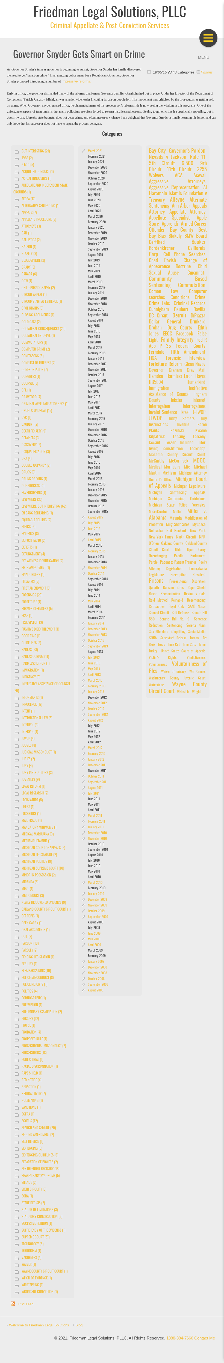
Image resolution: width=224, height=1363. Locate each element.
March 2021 (95, 151)
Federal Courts (190, 346)
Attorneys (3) (31, 226)
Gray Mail (196, 370)
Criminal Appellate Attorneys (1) (45, 404)
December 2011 (97, 765)
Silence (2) (29, 1183)
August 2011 (95, 788)
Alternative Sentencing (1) (40, 206)
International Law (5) (37, 718)
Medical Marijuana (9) (38, 834)
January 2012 (96, 759)
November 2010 (97, 838)
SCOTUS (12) (30, 1121)
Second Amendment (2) (38, 1135)
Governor (156, 370)
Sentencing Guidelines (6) (40, 1155)
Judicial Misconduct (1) (39, 752)
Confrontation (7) (35, 370)
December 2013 (97, 629)
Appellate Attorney (187, 212)
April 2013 (94, 674)
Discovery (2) (31, 445)
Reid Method (158, 600)
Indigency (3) (31, 677)
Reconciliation (170, 594)
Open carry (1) (32, 923)
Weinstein (183, 692)
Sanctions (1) (31, 1107)
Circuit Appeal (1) (34, 295)
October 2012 (96, 709)
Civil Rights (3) (32, 308)
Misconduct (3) (33, 896)
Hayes (200, 376)
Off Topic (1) (30, 916)
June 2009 (94, 933)
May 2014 (94, 601)
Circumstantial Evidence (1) (42, 302)
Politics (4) (29, 991)
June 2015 (94, 529)
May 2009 (94, 939)
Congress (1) (31, 377)
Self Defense (180, 613)
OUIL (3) (27, 937)
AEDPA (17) (28, 199)
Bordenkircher (162, 248)
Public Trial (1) (32, 1060)
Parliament (197, 556)
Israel (185, 412)
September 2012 (98, 714)
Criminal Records (189, 303)
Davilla (199, 309)
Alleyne (177, 200)
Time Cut (174, 645)
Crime (200, 297)
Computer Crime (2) (36, 349)
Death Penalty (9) (34, 431)
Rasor (153, 594)
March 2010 (95, 882)
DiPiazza (198, 316)
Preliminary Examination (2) (42, 1012)
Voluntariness (158, 665)
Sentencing (174, 626)
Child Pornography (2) (38, 288)
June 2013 (94, 663)
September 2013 (98, 646)
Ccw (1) (27, 281)
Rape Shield (196, 588)
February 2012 (96, 753)
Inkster (176, 400)
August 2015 (95, 517)
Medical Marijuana (164, 467)
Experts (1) (29, 547)
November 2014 (97, 568)
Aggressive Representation (174, 187)
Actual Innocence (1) (36, 179)
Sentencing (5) (32, 1148)
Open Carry (196, 550)
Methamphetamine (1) (36, 841)
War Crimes (197, 672)
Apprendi (170, 224)
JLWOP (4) (28, 739)
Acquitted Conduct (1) (38, 172)
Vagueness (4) (31, 1258)
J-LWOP (199, 412)
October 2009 (96, 911)
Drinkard (197, 322)
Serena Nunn (195, 626)
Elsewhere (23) (32, 500)
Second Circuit (159, 613)
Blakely (175, 236)
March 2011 (95, 815)
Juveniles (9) (31, 780)
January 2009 (96, 961)
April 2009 (94, 945)
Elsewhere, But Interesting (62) (44, 506)
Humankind (196, 382)
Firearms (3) (30, 582)
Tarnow (194, 638)
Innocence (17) (32, 704)
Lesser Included (179, 443)
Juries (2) (28, 759)
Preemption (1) (32, 1005)
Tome (202, 645)
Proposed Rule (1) (34, 1039)
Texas (161, 645)
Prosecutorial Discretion (187, 581)
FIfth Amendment (188, 352)
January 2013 (96, 692)
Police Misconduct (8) (38, 978)
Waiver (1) (29, 1265)
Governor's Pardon (187, 151)
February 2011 (96, 821)
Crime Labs (159, 303)
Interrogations (194, 406)
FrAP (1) (27, 616)
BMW (189, 236)
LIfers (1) (28, 807)
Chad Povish (162, 260)
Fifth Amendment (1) (36, 568)
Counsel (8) (30, 383)
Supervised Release (173, 638)
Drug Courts (179, 328)
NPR (202, 537)
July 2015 (94, 523)
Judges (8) (29, 745)
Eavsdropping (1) (34, 493)
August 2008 (95, 990)
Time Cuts (189, 645)
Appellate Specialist (169, 218)
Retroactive (156, 607)
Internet (199, 400)
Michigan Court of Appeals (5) (43, 848)
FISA (153, 358)
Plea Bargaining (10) (36, 971)
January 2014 (96, 623)
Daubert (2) (30, 424)
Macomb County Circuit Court (177, 455)
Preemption (178, 575)
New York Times (161, 537)
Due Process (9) (33, 486)
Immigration (159, 388)
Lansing (179, 437)
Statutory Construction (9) (42, 1217)
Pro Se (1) (28, 1026)
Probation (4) (31, 1032)
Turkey (153, 651)
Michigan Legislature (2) (39, 855)
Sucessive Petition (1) (37, 1224)
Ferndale (156, 352)
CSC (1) (26, 418)
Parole (153, 562)
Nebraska (157, 531)
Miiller (177, 512)
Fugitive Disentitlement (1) (40, 629)
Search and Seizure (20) (39, 1128)
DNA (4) (26, 459)
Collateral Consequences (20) (43, 329)
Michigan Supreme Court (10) (43, 868)
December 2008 (97, 967)
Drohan (157, 328)
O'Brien (154, 543)
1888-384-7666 (179, 1338)
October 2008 (96, 979)
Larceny (199, 437)
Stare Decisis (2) (33, 1203)
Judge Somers (181, 419)
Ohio (178, 550)
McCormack (178, 461)
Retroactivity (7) (34, 1094)
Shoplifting (178, 632)
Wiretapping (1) (32, 1285)
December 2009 (97, 899)
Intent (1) (28, 711)
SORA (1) (27, 1196)
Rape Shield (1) (32, 1073)
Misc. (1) (27, 889)
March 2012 (95, 748)
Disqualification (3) (36, 452)
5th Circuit (162, 163)
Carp (153, 254)
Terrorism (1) (31, 1251)
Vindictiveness (196, 658)
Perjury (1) (29, 964)
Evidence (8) (30, 534)
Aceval (199, 175)
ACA (178, 175)
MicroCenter (158, 512)
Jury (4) (27, 766)
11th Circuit (179, 169)
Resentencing (196, 600)
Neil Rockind (176, 531)
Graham (175, 370)
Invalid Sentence (163, 412)
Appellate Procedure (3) (39, 220)
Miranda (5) (30, 882)
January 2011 (96, 827)
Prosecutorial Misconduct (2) (44, 1046)
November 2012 (97, 703)
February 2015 (96, 551)
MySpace (198, 525)
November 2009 (97, 905)
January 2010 (96, 894)
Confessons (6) (32, 356)
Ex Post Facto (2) (33, 541)
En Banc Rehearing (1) (37, 513)
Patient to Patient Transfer (178, 562)
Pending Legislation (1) (38, 957)
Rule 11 (197, 157)
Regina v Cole (195, 594)
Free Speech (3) (32, 623)
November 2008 (97, 973)
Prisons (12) (30, 1019)
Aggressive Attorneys (177, 181)
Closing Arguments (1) (38, 315)
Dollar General (165, 322)
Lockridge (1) (31, 814)
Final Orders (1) (33, 575)
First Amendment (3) (36, 588)
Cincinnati (196, 273)
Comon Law (163, 291)
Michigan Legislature (189, 486)
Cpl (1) (26, 390)
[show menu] (208, 38)
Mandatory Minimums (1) (39, 827)
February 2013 (96, 686)
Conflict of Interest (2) (38, 363)
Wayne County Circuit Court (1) (44, 1271)
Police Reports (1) (34, 985)
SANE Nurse (196, 607)
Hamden (156, 376)
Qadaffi (154, 588)
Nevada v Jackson (167, 157)
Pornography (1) (34, 998)
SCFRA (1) (28, 1114)
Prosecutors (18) (34, 1053)
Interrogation (159, 406)
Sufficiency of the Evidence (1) (43, 1230)
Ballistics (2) (31, 240)
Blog (78, 1325)
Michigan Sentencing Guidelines (177, 499)
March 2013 (95, 680)
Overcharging (158, 556)
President (199, 575)
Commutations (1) (34, 343)
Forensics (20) (32, 595)
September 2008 (98, 984)
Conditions (180, 297)
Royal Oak (176, 607)
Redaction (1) (31, 1087)
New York (197, 531)
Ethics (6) (28, 527)
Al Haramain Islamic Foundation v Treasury (178, 194)
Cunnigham (159, 309)
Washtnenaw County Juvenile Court (177, 678)
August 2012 (95, 720)
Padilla (178, 556)
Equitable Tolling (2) (36, 520)
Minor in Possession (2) (38, 875)
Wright (196, 692)
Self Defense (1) (32, 1142)
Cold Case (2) (31, 322)
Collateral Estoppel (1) (38, 336)
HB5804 (156, 382)
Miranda (176, 518)
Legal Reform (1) (33, 786)
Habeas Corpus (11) (35, 657)
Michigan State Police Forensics (177, 505)
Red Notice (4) (31, 1080)
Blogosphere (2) (33, 261)
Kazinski (182, 431)
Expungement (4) (33, 554)
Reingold (177, 600)
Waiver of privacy (173, 672)
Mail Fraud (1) (32, 821)
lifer (202, 443)
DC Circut (158, 316)
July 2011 (93, 793)
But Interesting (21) (36, 151)
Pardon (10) (30, 944)
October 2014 (96, 573)
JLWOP (156, 418)
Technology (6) (32, 1244)
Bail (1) (26, 233)
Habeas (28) (30, 650)
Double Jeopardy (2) (36, 465)
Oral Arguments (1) (35, 930)
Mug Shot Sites (178, 525)
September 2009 (98, 917)
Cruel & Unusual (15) (37, 411)
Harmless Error (179, 376)
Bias (162, 236)
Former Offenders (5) (37, 609)
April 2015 (94, 540)
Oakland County (172, 543)
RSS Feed (25, 1304)
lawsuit (154, 443)
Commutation (191, 285)
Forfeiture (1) (31, 602)
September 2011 (98, 782)
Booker (198, 242)
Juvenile (182, 425)
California (196, 248)
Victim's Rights (162, 658)
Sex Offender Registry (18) (40, 1169)
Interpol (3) (30, 725)
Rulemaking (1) (32, 1101)
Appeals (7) (29, 213)
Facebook (184, 334)
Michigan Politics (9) (37, 862)
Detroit (179, 316)
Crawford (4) (31, 397)
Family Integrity (177, 340)
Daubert (181, 309)
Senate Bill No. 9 (174, 619)
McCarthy (156, 461)
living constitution (166, 449)
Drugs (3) (28, 472)
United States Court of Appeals (183, 651)
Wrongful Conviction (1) (40, 1292)
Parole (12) (29, 950)
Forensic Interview (185, 358)
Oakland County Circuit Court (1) (46, 909)
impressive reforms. (76, 81)
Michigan (169, 473)
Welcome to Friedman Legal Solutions (39, 1325)
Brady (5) (28, 267)
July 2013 (94, 657)
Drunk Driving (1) (34, 479)
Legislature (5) (32, 800)
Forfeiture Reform (165, 364)
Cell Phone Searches (184, 254)
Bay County (181, 230)
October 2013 (96, 640)
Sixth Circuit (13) (34, 1189)
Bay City (157, 151)
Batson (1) (29, 247)
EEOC (167, 334)
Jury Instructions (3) (37, 773)
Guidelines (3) (31, 643)
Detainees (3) (30, 438)
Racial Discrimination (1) (40, 1066)
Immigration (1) (33, 670)
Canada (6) (29, 274)
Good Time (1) (31, 636)
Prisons (207, 72)
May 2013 (94, 669)
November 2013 (97, 635)
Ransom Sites (173, 588)
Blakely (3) (29, 254)
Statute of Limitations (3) (40, 1210)
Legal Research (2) (35, 793)
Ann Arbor (181, 206)
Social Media (196, 632)
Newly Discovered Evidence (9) (44, 903)
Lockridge (197, 449)
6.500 (190, 163)
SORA (153, 638)
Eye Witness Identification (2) (42, 561)
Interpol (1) (30, 732)
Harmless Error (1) (35, 664)
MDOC (199, 461)
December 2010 (97, 833)
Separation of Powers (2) (40, 1162)
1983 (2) (27, 158)
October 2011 (96, 776)
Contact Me (204, 1338)
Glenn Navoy (194, 364)
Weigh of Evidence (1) (37, 1278)
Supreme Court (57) (35, 1237)
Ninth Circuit (186, 537)
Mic (187, 467)
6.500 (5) (28, 165)
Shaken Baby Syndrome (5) (41, 1176)
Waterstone (156, 685)
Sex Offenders (158, 632)
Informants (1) (32, 698)
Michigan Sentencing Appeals (177, 493)
